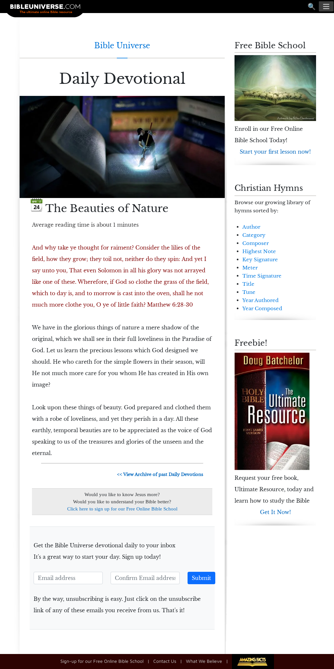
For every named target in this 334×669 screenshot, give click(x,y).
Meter (250, 268)
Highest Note (259, 251)
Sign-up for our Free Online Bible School (102, 661)
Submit (201, 578)
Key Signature (260, 259)
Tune (248, 292)
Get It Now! (275, 512)
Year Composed (262, 308)
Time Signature (261, 276)
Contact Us (164, 661)
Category (254, 235)
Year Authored (260, 300)
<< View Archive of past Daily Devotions (160, 474)
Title (248, 284)
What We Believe (204, 661)
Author (251, 227)
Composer (255, 243)
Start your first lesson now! (275, 151)
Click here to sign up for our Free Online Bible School (122, 508)
